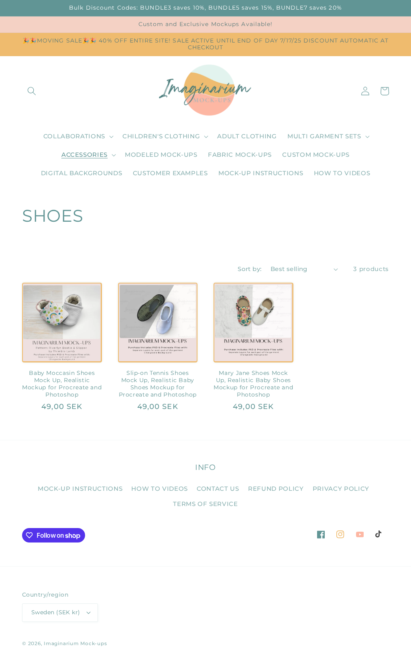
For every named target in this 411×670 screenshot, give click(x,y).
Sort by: (250, 269)
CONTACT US (218, 488)
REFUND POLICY (276, 488)
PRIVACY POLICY (341, 488)
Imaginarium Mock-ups (75, 643)
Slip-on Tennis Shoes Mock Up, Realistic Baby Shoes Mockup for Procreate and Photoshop (158, 383)
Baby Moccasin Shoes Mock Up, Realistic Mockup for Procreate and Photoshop (62, 383)
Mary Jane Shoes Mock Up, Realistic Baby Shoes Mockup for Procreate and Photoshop (253, 383)
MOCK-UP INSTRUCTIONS (80, 488)
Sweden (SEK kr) (55, 612)
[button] (31, 91)
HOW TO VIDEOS (159, 488)
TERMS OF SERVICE (205, 504)
